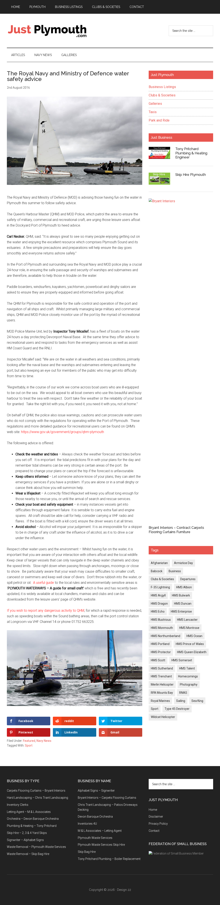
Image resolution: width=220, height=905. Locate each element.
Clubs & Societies (162, 95)
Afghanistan (159, 563)
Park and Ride (159, 120)
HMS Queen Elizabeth (191, 652)
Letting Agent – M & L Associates (29, 812)
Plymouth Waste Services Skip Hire (101, 844)
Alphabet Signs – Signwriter (96, 790)
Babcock (156, 571)
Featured (29, 740)
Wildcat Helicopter (163, 717)
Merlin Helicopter (162, 684)
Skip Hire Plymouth (190, 175)
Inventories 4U (87, 823)
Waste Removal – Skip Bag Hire (28, 854)
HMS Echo (158, 611)
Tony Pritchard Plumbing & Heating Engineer (191, 153)
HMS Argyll (158, 595)
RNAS (183, 692)
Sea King (197, 701)
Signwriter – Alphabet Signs (25, 840)
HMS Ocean (194, 636)
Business (175, 571)
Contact (154, 830)
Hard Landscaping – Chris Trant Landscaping (37, 797)
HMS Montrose (189, 628)
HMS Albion (184, 587)
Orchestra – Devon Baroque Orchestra (33, 818)
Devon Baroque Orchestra (95, 816)
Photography (188, 684)
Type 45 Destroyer (177, 708)
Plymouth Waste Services (95, 838)
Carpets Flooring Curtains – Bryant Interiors (36, 790)
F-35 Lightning (160, 587)
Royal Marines (160, 701)
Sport (28, 745)
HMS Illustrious (161, 619)
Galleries (155, 104)
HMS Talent (187, 668)
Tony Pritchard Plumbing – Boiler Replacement (109, 859)
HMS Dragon (159, 603)
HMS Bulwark (181, 595)
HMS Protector (161, 652)
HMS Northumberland (165, 636)
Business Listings (162, 87)
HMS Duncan (182, 603)
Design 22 (124, 889)
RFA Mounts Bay (162, 692)
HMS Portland (160, 644)
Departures (188, 579)
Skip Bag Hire (87, 851)
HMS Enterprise (181, 611)
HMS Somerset (181, 660)
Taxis (153, 112)
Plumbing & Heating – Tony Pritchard (32, 825)
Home (153, 809)
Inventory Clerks (17, 804)
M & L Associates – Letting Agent (100, 830)
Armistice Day (183, 563)
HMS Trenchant (161, 676)
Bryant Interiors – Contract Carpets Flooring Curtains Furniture (176, 530)
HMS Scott (158, 660)
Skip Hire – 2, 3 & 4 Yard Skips (27, 833)
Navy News (44, 740)
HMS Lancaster (187, 619)
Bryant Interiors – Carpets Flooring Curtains (107, 797)
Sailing (180, 701)
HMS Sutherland (162, 668)
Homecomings (188, 676)
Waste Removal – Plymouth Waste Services (36, 847)
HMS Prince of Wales (190, 644)
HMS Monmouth (162, 628)
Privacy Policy (158, 823)
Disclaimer (156, 816)
